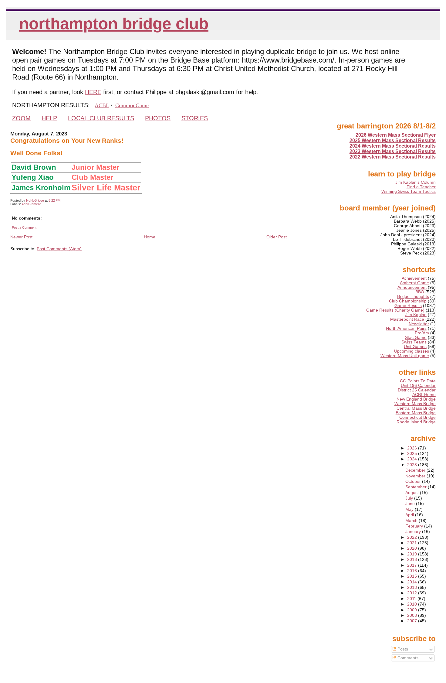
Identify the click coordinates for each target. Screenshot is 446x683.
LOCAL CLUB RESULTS (101, 118)
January (413, 531)
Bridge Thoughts (413, 296)
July (409, 498)
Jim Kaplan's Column (415, 182)
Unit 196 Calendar (418, 385)
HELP (49, 118)
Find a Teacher (421, 187)
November (416, 476)
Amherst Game (414, 283)
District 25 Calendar (417, 390)
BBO (419, 292)
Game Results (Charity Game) (395, 310)
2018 (412, 559)
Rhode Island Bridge (416, 422)
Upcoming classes (411, 351)
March (412, 520)
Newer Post (21, 236)
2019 (412, 554)
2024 (412, 459)
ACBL (102, 105)
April (410, 515)
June (410, 503)
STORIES (194, 118)
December (416, 470)
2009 (412, 610)
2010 (412, 604)
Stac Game (416, 337)
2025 (412, 453)
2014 (412, 582)
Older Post (276, 236)
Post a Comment (24, 227)
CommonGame (132, 105)
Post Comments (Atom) (59, 248)
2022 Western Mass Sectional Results (393, 156)
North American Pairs (406, 328)
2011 (412, 598)
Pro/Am (422, 333)
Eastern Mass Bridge (416, 413)
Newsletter (419, 324)
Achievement (31, 204)
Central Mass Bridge (416, 408)
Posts (402, 649)
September (416, 487)
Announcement (412, 287)
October (413, 481)
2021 (412, 543)
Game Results (408, 305)
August (412, 492)
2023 (412, 465)
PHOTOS (158, 118)
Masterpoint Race (407, 319)
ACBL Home (424, 394)
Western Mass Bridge (415, 403)
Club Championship (408, 301)
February (414, 526)
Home (149, 236)
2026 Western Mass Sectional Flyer (396, 135)
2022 (412, 537)
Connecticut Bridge (417, 417)
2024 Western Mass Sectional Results (393, 146)
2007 (412, 621)
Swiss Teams (414, 342)
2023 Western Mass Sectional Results (393, 151)
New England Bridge (416, 399)
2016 (412, 571)
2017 (412, 565)
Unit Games (415, 346)
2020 (412, 548)
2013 (412, 587)
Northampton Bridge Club (113, 23)
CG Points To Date (418, 381)
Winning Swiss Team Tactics (408, 191)
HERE (93, 92)
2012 (412, 593)
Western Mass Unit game (404, 355)
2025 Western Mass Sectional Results (393, 140)
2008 (412, 615)
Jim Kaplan (416, 314)
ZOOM (21, 118)
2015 (412, 576)
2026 (412, 448)
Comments (407, 658)
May (410, 509)
